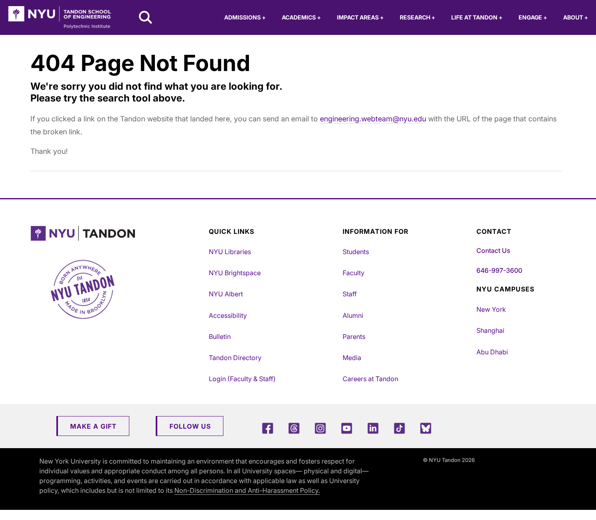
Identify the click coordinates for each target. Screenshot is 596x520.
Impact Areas (360, 17)
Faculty (353, 273)
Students (356, 252)
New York (491, 309)
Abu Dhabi (492, 352)
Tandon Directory (235, 358)
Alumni (353, 315)
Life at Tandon (476, 17)
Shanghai (490, 330)
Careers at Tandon (370, 379)
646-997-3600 (499, 270)
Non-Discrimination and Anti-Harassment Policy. (247, 490)
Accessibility (228, 315)
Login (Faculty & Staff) (242, 379)
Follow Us (190, 426)
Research (417, 17)
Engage (533, 17)
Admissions (245, 17)
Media (352, 358)
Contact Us (493, 250)
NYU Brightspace (235, 273)
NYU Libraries (230, 252)
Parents (354, 336)
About (575, 17)
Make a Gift (93, 426)
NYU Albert (226, 294)
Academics (301, 17)
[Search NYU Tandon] (146, 18)
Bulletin (220, 336)
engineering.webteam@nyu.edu (373, 118)
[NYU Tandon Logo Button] (117, 234)
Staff (350, 294)
